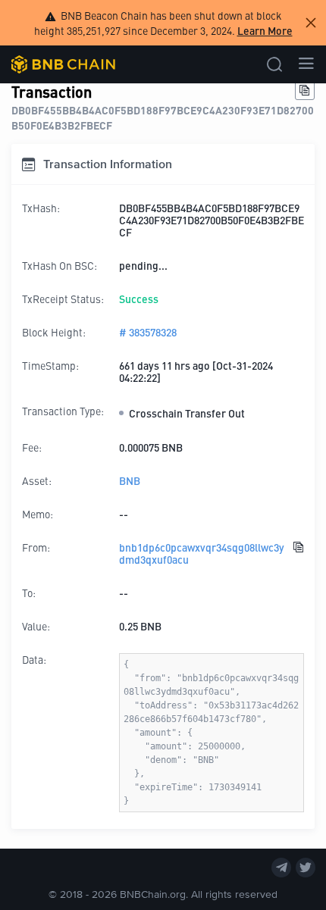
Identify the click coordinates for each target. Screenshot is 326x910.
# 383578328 (148, 331)
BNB (129, 480)
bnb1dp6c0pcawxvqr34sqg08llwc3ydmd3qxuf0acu (201, 553)
